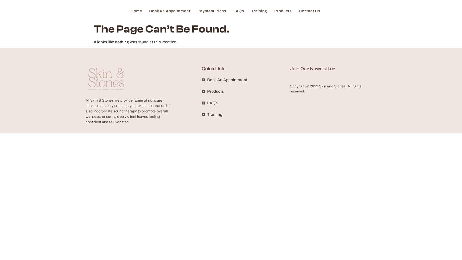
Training (259, 11)
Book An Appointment (169, 11)
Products (283, 11)
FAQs (238, 11)
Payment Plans (212, 11)
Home (136, 11)
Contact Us (309, 11)
